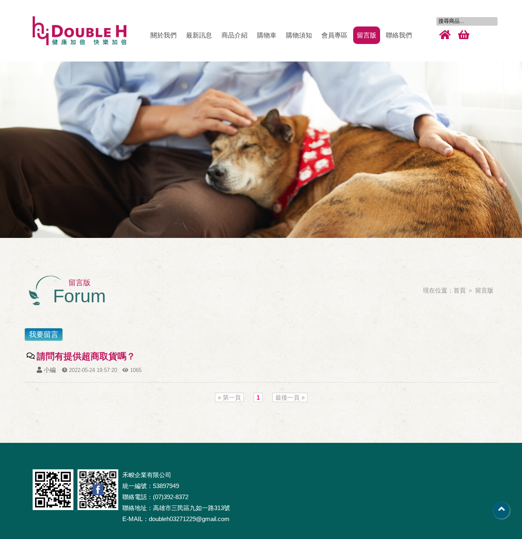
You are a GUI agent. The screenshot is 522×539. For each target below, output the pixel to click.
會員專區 (334, 35)
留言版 (366, 35)
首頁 (459, 290)
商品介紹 (234, 35)
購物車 (266, 35)
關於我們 (163, 35)
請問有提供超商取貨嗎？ (86, 356)
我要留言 (43, 334)
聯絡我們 (399, 35)
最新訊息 (199, 35)
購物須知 (299, 35)
